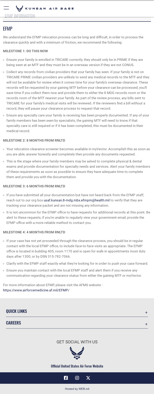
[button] (6, 8)
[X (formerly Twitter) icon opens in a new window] (88, 378)
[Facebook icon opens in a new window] (66, 378)
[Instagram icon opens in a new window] (77, 378)
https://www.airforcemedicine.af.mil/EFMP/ (36, 290)
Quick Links (16, 311)
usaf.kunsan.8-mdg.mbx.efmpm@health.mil (77, 200)
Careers (13, 322)
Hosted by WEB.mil (77, 388)
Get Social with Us (77, 342)
